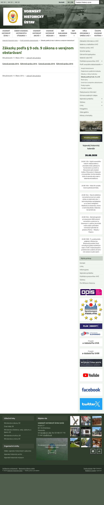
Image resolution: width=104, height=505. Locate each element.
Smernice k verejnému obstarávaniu (91, 82)
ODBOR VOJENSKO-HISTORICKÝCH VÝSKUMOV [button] (21, 33)
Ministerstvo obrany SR (12, 423)
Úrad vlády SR (9, 426)
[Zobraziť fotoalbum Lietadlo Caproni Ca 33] (97, 442)
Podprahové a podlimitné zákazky (91, 71)
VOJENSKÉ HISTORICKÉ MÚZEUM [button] (50, 33)
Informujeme (84, 269)
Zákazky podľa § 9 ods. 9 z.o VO (90, 77)
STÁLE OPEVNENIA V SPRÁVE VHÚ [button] (85, 33)
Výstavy (82, 279)
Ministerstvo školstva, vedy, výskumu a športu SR (17, 430)
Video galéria (84, 112)
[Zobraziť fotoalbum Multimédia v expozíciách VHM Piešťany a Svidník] (75, 431)
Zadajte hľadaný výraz (83, 2)
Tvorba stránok (88, 468)
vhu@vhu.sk (47, 435)
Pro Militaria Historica (87, 283)
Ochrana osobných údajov (89, 95)
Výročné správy (85, 51)
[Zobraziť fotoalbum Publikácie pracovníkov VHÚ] (85, 420)
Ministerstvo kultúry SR (12, 435)
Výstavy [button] (82, 102)
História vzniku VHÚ (87, 47)
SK (68, 2)
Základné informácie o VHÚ (89, 41)
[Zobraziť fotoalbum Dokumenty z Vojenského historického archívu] (97, 420)
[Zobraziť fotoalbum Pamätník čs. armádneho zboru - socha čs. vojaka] (85, 442)
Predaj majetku (85, 85)
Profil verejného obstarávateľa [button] (90, 64)
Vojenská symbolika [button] (86, 98)
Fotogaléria (83, 108)
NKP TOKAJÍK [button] (73, 32)
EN (72, 2)
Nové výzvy (84, 80)
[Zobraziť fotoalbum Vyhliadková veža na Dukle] (85, 431)
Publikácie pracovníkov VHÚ (89, 276)
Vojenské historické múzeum (14, 457)
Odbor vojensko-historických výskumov (17, 451)
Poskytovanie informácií (88, 92)
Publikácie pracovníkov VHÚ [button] (89, 61)
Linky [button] (81, 105)
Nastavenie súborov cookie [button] (27, 468)
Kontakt (82, 263)
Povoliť (52, 452)
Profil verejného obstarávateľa (29, 40)
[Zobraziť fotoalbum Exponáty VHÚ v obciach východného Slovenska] (97, 431)
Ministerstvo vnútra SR (12, 439)
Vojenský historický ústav (10, 40)
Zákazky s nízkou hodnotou (89, 74)
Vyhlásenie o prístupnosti (10, 468)
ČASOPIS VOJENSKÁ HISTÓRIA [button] (98, 33)
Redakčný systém (90, 470)
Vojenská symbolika (86, 273)
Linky (81, 266)
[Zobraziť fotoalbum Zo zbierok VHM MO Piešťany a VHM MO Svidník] (75, 420)
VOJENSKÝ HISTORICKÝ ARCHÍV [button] (36, 33)
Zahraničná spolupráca (87, 54)
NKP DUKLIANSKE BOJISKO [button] (62, 33)
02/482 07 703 (45, 433)
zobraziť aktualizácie (34, 58)
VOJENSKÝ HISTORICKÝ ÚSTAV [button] (6, 33)
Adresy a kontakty (86, 115)
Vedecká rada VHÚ (86, 57)
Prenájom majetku (86, 88)
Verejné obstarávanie (87, 68)
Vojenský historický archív (13, 454)
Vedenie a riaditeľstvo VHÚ (89, 44)
